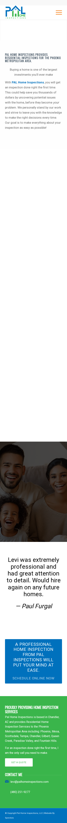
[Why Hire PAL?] (33, 242)
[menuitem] (57, 12)
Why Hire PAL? (33, 252)
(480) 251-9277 (20, 792)
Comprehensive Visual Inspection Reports (33, 365)
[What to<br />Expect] (33, 161)
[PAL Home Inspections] (28, 12)
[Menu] (57, 12)
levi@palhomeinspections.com (29, 781)
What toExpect (34, 174)
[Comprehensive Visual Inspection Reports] (33, 352)
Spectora (9, 818)
